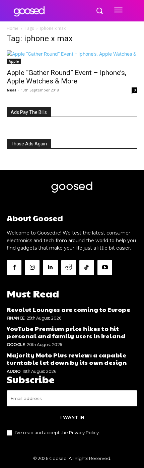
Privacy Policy (84, 432)
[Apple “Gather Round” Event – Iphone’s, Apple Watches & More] (72, 57)
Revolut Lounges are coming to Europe (68, 309)
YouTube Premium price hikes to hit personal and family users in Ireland (66, 332)
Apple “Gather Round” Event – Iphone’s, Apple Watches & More (66, 77)
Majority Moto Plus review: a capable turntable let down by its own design (67, 358)
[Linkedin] (50, 267)
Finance (16, 318)
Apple (14, 61)
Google (16, 344)
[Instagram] (32, 267)
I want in (72, 417)
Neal (11, 89)
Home (12, 28)
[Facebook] (14, 267)
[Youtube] (104, 267)
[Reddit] (68, 267)
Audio (14, 371)
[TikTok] (86, 267)
